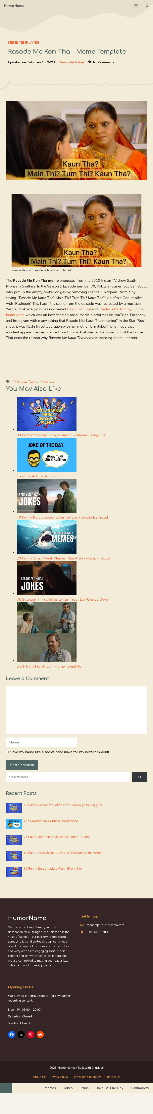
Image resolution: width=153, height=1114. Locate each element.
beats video (15, 315)
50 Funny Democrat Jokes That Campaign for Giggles (63, 805)
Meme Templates (23, 42)
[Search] (139, 777)
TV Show (19, 381)
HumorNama (14, 6)
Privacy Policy (59, 1077)
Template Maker (71, 62)
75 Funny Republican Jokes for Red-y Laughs (57, 837)
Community (140, 1088)
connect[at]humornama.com (105, 925)
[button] (147, 6)
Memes (50, 1088)
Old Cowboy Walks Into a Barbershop (51, 821)
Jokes (68, 1088)
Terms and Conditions (86, 1077)
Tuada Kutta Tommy (115, 309)
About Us (39, 1077)
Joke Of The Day (110, 1088)
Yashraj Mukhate (41, 381)
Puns (85, 1088)
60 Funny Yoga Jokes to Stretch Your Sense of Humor (63, 853)
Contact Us (112, 1077)
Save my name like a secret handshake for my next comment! (59, 752)
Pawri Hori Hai (79, 309)
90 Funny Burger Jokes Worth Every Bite (53, 868)
